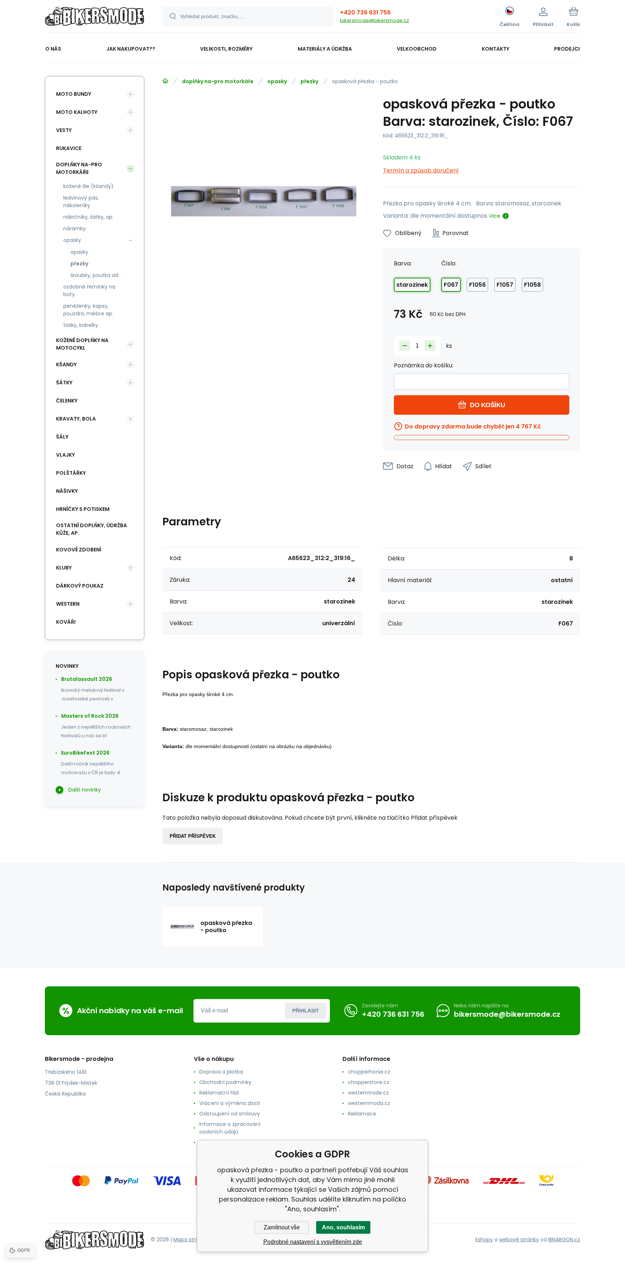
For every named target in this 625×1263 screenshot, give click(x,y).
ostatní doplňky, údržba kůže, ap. (91, 529)
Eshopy (484, 1239)
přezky (309, 81)
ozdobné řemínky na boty (89, 290)
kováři (66, 622)
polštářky (71, 473)
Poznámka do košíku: (423, 365)
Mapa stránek (190, 1239)
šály (62, 436)
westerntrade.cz (368, 1092)
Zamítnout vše (282, 1227)
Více (494, 215)
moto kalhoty (76, 112)
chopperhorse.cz (369, 1071)
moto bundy (73, 94)
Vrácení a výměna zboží (229, 1103)
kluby (64, 567)
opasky (277, 81)
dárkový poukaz (79, 585)
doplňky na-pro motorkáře (218, 81)
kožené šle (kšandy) (88, 186)
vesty (64, 130)
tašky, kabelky (80, 325)
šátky (64, 382)
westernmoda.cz (369, 1103)
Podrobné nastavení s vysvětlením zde (312, 1242)
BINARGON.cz (564, 1239)
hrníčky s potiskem (83, 509)
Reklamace (362, 1113)
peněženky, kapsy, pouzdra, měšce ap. (88, 309)
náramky (74, 228)
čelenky (66, 400)
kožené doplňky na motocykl (82, 344)
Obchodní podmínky (225, 1082)
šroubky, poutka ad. (95, 275)
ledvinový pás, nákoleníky (81, 201)
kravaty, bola (76, 418)
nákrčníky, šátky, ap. (88, 217)
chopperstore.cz (368, 1082)
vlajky (65, 454)
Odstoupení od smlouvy (229, 1113)
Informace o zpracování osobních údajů (229, 1128)
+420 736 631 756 (365, 12)
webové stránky (519, 1239)
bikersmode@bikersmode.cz (374, 20)
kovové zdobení (78, 549)
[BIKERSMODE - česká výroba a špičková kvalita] (165, 81)
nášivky (67, 491)
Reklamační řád (219, 1092)
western (68, 603)
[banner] (94, 17)
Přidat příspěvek (193, 836)
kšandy (66, 364)
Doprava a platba (221, 1071)
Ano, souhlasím (343, 1227)
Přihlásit (305, 1011)
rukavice (68, 148)
